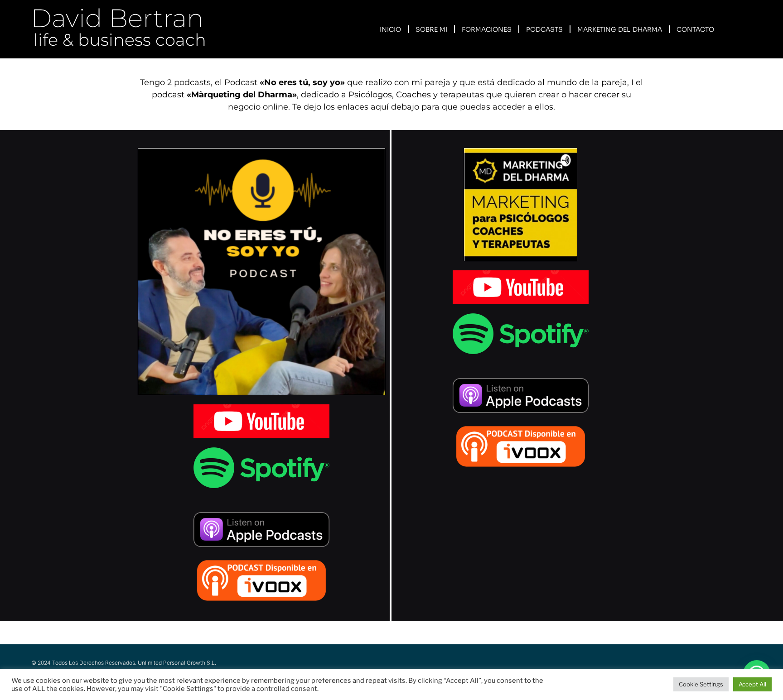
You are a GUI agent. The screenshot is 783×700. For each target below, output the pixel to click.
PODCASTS (544, 29)
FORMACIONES (487, 29)
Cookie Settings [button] (701, 684)
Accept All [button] (752, 684)
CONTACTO (695, 29)
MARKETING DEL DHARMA (619, 29)
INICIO (390, 29)
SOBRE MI (431, 29)
